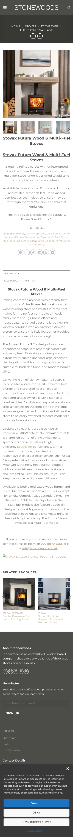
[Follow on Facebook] (5, 671)
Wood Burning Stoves (57, 240)
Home (16, 26)
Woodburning (36, 244)
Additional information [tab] (19, 280)
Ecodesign (24, 446)
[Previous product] (40, 36)
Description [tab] (11, 273)
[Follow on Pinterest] (21, 671)
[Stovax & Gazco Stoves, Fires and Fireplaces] (34, 556)
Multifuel (8, 240)
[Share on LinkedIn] (52, 252)
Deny (36, 812)
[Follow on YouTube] (26, 671)
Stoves (30, 26)
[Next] (64, 84)
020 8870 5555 (52, 543)
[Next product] (33, 36)
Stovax (18, 240)
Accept (36, 802)
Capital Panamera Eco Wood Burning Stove (16, 618)
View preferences (36, 822)
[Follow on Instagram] (10, 671)
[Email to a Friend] (40, 252)
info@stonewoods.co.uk (40, 548)
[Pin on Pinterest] (46, 252)
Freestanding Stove (36, 29)
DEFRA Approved (35, 233)
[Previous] (8, 84)
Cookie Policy (35, 830)
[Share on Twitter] (33, 252)
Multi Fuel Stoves (58, 237)
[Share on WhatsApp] (20, 252)
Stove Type (49, 26)
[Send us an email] (15, 671)
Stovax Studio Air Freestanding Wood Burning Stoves (50, 619)
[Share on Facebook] (27, 252)
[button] (67, 768)
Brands (20, 233)
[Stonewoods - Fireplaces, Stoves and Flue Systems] (36, 7)
